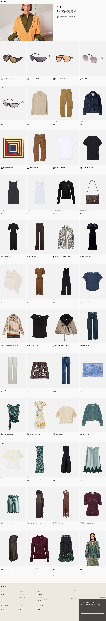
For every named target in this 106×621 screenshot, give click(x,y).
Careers (39, 600)
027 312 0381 (40, 610)
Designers (3, 594)
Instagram (40, 594)
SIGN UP (102, 598)
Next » (55, 575)
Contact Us (40, 597)
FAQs (21, 592)
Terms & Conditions (23, 597)
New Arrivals (3, 592)
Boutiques (40, 595)
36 (53, 575)
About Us (39, 592)
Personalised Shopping (42, 599)
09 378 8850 (3, 610)
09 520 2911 (22, 610)
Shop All (3, 595)
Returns (21, 595)
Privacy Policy (22, 599)
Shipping (21, 594)
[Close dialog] (104, 601)
